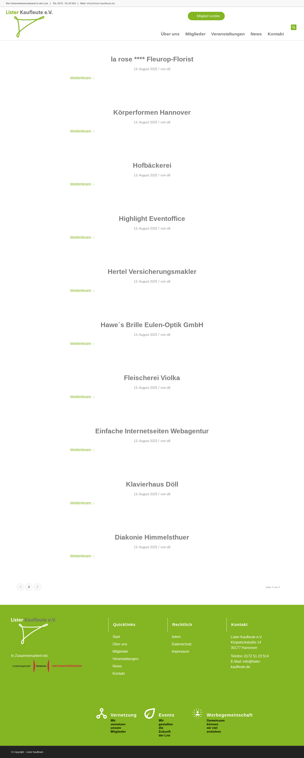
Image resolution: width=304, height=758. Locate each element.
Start (116, 637)
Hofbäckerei (152, 165)
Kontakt (119, 673)
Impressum (180, 651)
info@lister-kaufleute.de (101, 3)
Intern (176, 637)
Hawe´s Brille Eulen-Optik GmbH (152, 324)
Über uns (120, 644)
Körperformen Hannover (152, 112)
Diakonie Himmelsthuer (152, 537)
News (117, 666)
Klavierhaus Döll (152, 484)
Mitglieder (120, 651)
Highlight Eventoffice (152, 218)
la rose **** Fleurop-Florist (152, 59)
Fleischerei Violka (152, 377)
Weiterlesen (80, 77)
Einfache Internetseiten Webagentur (152, 431)
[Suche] (293, 29)
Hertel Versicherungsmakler (152, 271)
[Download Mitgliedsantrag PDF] (268, 23)
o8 (168, 69)
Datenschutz (182, 644)
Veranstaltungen (125, 659)
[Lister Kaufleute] (34, 23)
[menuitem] (170, 35)
